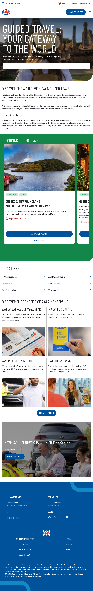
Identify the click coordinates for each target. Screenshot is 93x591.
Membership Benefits (25, 539)
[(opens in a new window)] (49, 517)
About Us (68, 544)
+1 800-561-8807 (55, 502)
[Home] (6, 12)
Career (25, 544)
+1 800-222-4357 (12, 502)
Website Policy (24, 554)
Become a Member (75, 12)
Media (68, 539)
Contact (68, 549)
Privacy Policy (25, 549)
